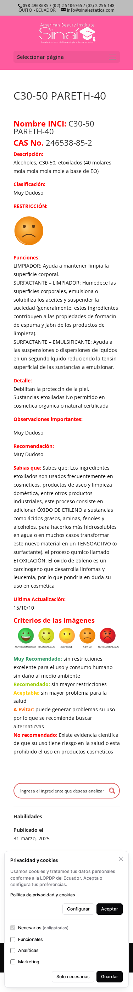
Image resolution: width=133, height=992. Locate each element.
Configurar (78, 909)
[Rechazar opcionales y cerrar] (121, 858)
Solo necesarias (73, 976)
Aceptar (109, 909)
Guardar (109, 976)
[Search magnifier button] (112, 791)
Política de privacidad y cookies (42, 894)
